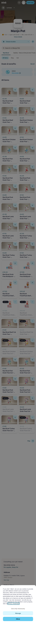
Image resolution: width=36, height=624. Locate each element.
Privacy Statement (13, 603)
